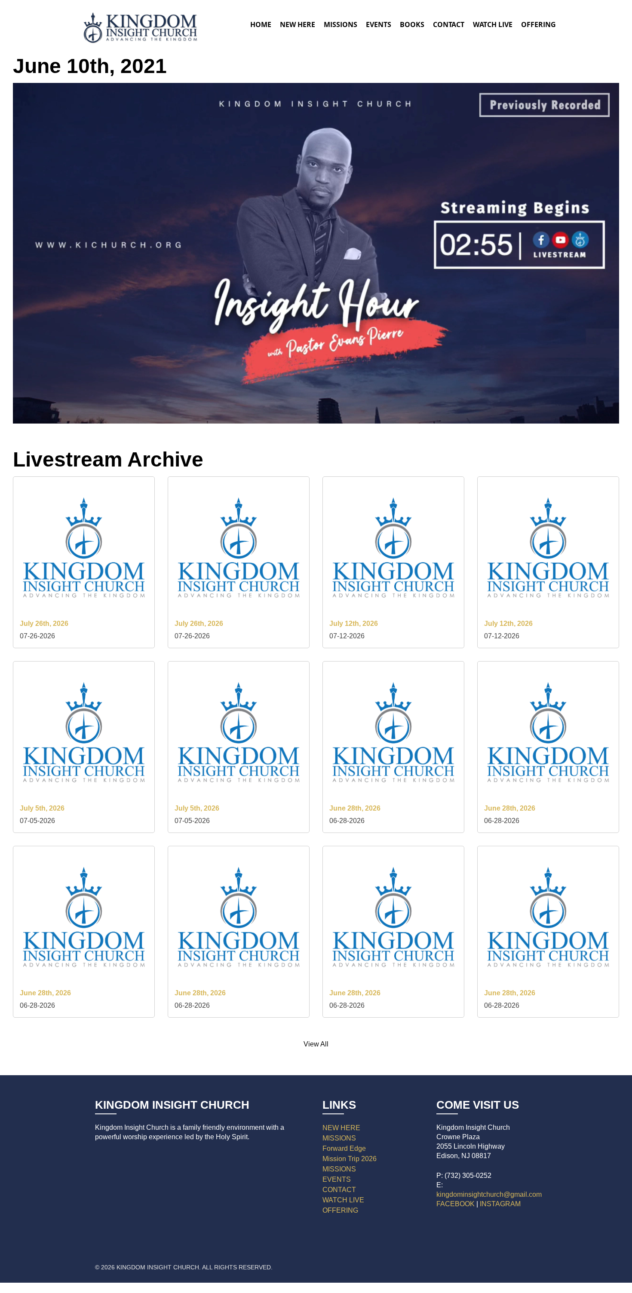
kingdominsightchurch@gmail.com (489, 1194)
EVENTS (336, 1179)
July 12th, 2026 (353, 623)
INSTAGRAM (500, 1204)
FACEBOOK (455, 1204)
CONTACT (339, 1189)
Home (260, 24)
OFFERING (340, 1210)
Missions (340, 24)
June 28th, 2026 (354, 808)
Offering (538, 24)
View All (316, 1044)
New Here (297, 24)
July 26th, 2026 (44, 623)
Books (412, 24)
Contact (448, 24)
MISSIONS (339, 1138)
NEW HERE (341, 1127)
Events (378, 24)
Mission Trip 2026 (349, 1158)
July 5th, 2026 (42, 808)
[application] (316, 253)
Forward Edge (344, 1148)
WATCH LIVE (492, 24)
